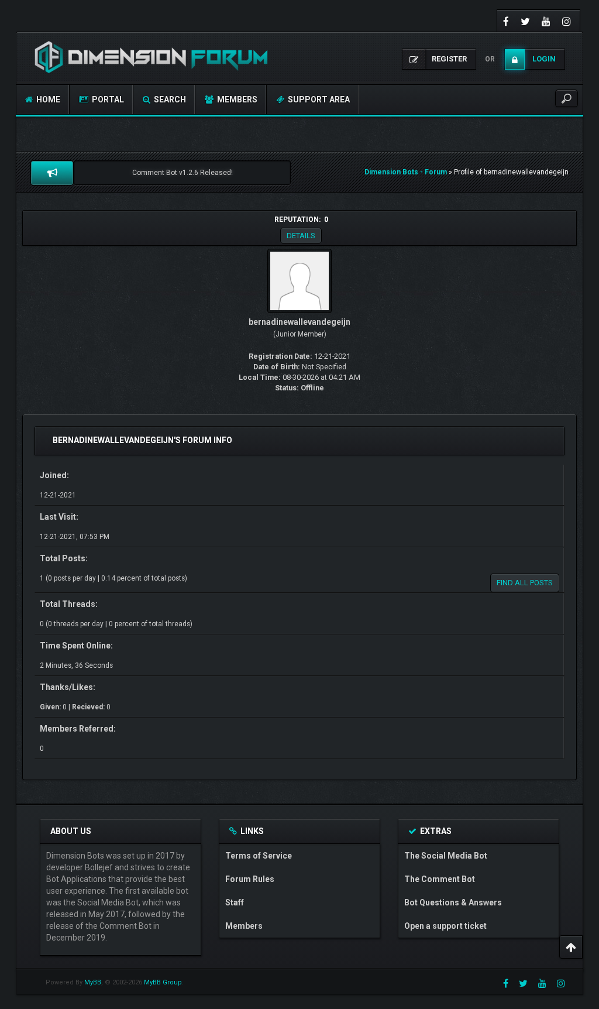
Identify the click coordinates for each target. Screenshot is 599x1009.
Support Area (318, 99)
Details (301, 235)
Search (169, 99)
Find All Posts (525, 582)
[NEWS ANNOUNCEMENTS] (52, 172)
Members (236, 99)
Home (47, 99)
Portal (107, 99)
